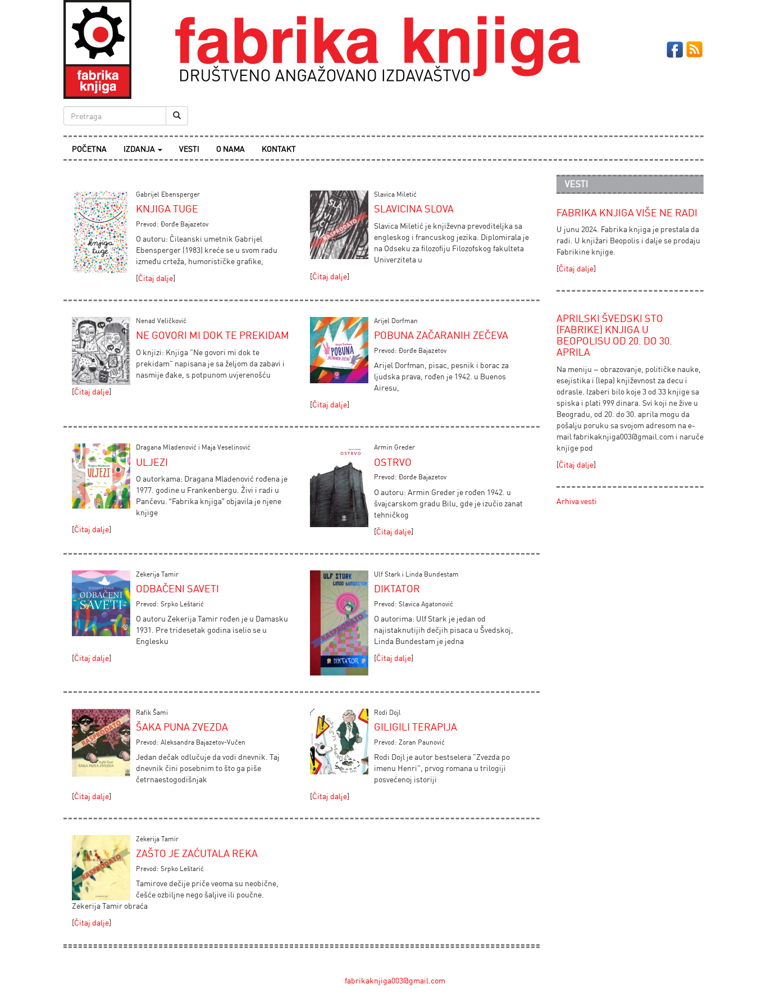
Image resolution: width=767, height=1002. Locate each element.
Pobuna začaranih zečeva (441, 335)
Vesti (189, 148)
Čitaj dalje (155, 278)
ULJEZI (152, 462)
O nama (230, 148)
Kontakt (279, 148)
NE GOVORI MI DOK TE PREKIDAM (212, 335)
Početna (89, 148)
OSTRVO (393, 462)
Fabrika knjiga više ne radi (626, 212)
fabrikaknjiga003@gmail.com (395, 980)
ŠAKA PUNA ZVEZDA (182, 726)
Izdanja (140, 148)
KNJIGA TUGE (167, 208)
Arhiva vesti (576, 501)
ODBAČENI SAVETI (177, 588)
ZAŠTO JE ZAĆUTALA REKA (197, 853)
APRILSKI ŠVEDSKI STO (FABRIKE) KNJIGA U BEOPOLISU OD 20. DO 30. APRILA (614, 334)
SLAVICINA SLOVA (414, 208)
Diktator (397, 588)
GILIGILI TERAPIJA (415, 726)
